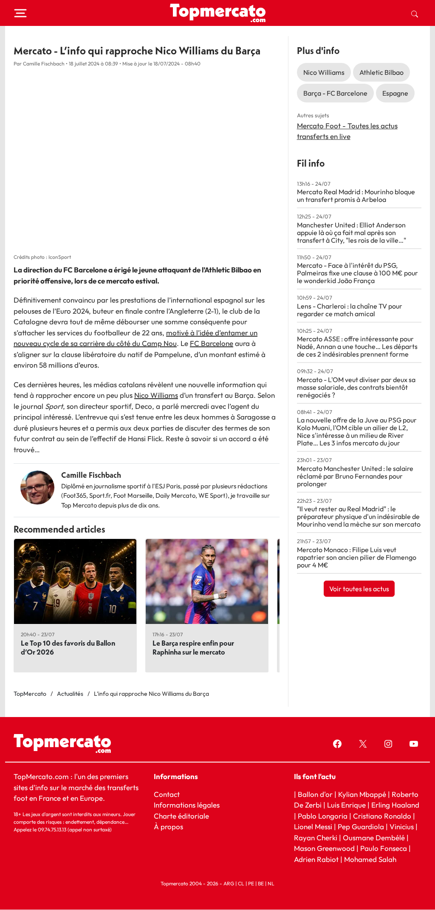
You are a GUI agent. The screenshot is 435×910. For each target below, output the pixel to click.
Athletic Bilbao (381, 72)
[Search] (414, 13)
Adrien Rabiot (316, 859)
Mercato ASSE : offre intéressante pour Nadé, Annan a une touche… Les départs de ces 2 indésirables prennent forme (357, 346)
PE (251, 884)
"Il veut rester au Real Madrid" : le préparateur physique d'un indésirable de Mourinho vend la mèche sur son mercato (359, 516)
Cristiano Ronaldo (382, 815)
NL (271, 884)
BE (261, 884)
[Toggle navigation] (20, 13)
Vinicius (402, 826)
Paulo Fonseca (383, 848)
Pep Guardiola (361, 826)
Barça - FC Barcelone (335, 93)
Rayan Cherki (315, 837)
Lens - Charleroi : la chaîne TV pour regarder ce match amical (349, 310)
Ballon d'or (315, 794)
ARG (228, 884)
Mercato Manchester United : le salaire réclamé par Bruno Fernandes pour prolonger (355, 476)
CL (241, 884)
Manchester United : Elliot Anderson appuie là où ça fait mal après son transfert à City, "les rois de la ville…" (351, 232)
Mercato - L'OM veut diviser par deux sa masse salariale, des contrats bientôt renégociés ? (356, 387)
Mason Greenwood (325, 848)
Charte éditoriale (181, 815)
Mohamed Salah (370, 859)
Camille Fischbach (91, 475)
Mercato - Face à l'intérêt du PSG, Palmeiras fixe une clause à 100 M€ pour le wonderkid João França (357, 272)
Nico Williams (156, 395)
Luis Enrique (346, 805)
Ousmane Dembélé (374, 837)
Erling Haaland (395, 805)
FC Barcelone (211, 343)
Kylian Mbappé (362, 794)
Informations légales (187, 805)
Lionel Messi (313, 826)
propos (171, 826)
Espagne (395, 93)
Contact (167, 794)
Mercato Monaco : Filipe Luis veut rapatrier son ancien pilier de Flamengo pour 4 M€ (356, 557)
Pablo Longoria (322, 815)
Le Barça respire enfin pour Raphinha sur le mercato (193, 647)
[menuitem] (414, 13)
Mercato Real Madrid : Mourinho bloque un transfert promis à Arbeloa (356, 195)
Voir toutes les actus (359, 588)
